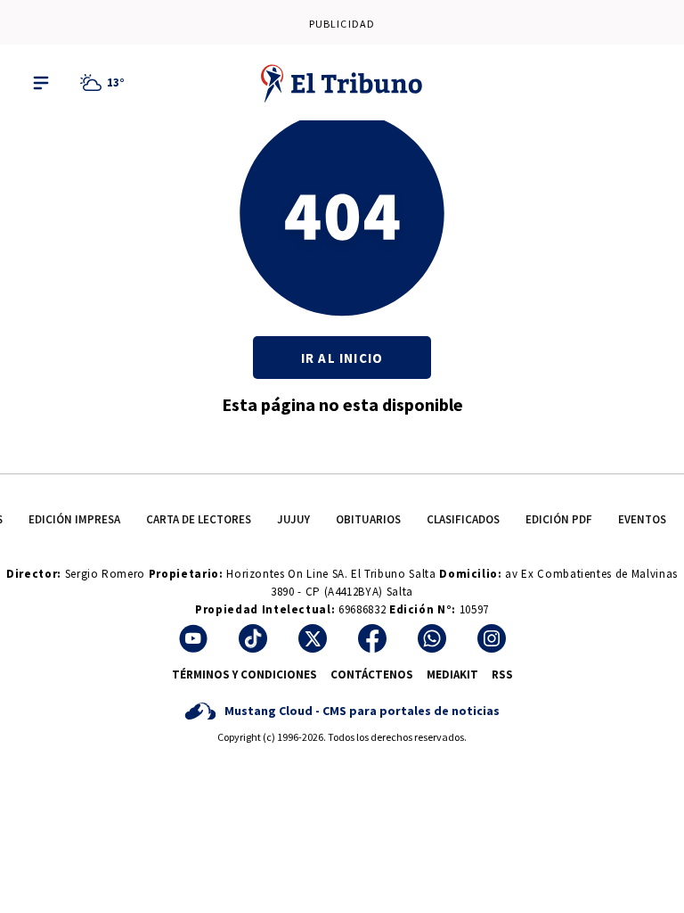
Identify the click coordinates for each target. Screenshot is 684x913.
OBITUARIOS (368, 519)
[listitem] (105, 83)
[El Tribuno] (342, 83)
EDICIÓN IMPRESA (74, 519)
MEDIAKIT (452, 674)
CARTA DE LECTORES (198, 519)
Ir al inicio (342, 358)
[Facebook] (372, 638)
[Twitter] (312, 638)
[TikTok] (253, 638)
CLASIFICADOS (463, 519)
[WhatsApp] (432, 638)
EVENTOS (642, 519)
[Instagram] (491, 638)
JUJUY (293, 519)
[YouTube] (193, 638)
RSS (502, 674)
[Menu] (41, 83)
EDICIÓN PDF (558, 519)
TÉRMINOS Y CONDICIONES (244, 674)
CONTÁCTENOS (371, 674)
